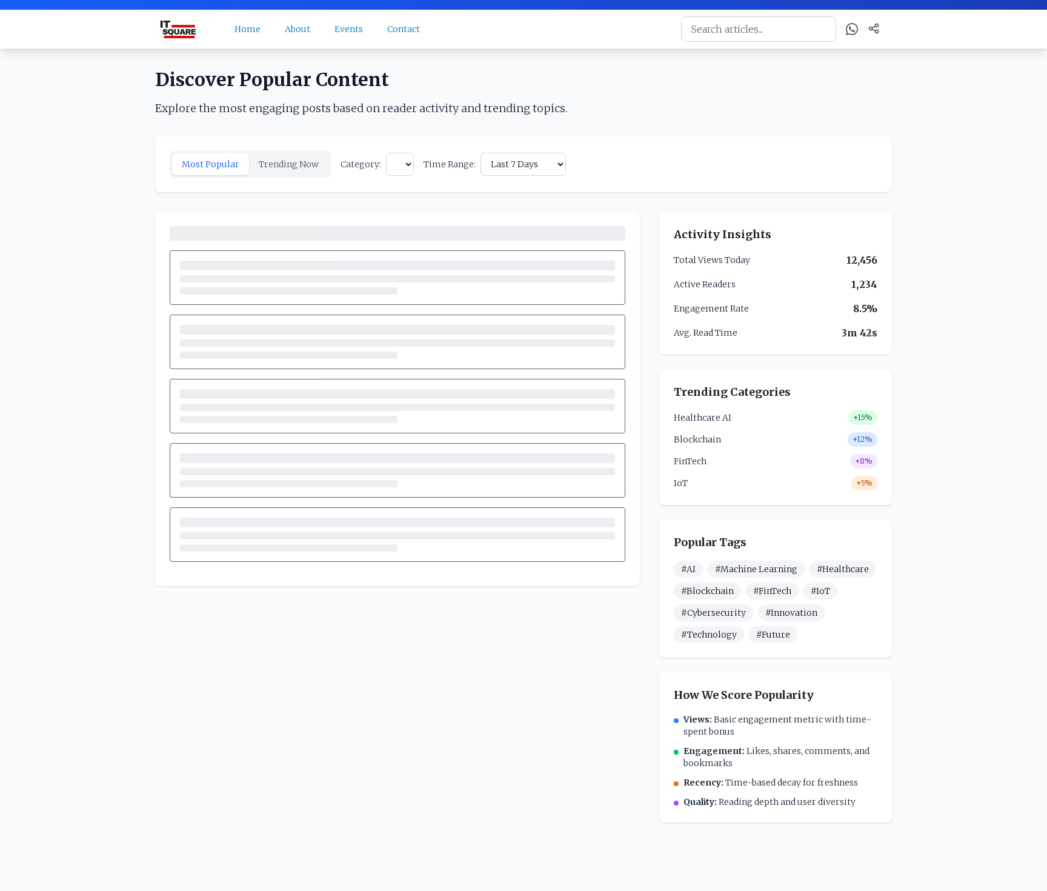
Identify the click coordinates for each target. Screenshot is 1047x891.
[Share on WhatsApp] (852, 29)
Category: (361, 164)
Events (348, 29)
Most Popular (210, 164)
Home (247, 29)
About (297, 29)
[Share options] (873, 28)
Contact (403, 29)
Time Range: (450, 164)
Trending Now (289, 164)
